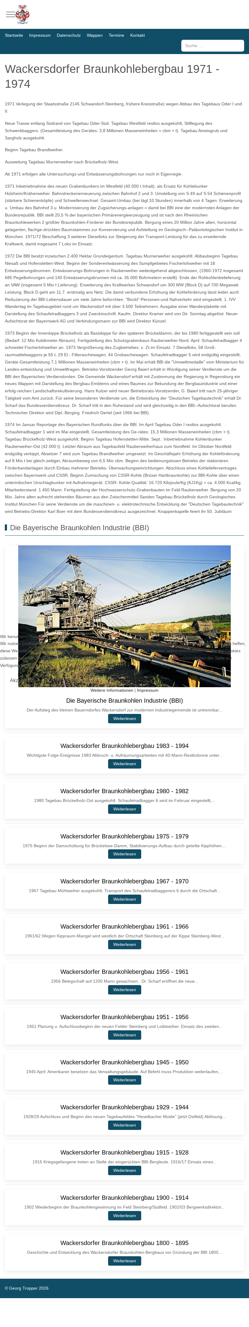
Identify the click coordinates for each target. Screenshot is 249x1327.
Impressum (148, 690)
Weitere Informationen (111, 690)
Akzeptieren (23, 680)
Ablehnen (67, 680)
